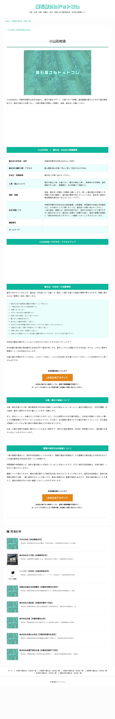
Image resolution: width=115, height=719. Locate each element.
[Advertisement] (57, 125)
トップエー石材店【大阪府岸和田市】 (34, 571)
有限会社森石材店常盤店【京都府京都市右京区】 (39, 587)
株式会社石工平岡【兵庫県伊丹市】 (33, 555)
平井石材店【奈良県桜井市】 (31, 539)
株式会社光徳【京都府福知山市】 (32, 618)
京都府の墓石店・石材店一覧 (21, 21)
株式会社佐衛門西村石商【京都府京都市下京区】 (39, 650)
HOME (7, 21)
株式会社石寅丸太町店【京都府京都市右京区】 (38, 634)
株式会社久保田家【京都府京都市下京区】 (36, 602)
